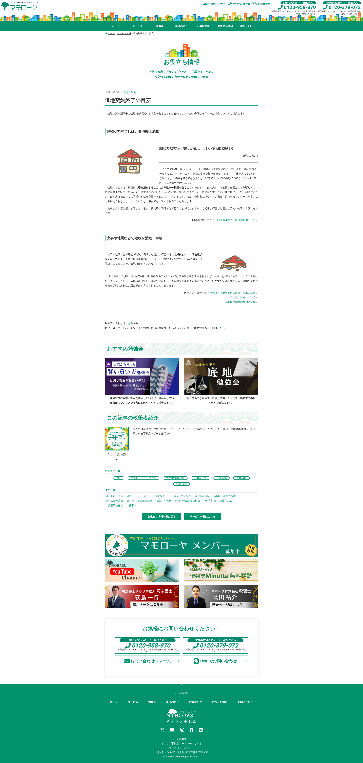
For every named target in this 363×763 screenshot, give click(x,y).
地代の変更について (244, 297)
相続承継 (222, 478)
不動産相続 (203, 496)
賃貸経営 (181, 484)
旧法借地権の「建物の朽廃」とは (236, 220)
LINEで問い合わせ (240, 3)
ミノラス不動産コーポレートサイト (181, 743)
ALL (119, 478)
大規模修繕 (146, 500)
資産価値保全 (115, 505)
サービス (138, 26)
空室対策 (211, 500)
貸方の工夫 (228, 500)
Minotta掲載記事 (175, 478)
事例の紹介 (181, 26)
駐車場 (132, 505)
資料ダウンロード (216, 3)
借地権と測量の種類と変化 (240, 301)
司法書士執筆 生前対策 (121, 500)
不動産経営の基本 (225, 496)
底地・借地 (164, 500)
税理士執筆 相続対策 (188, 500)
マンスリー (163, 496)
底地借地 (241, 478)
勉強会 (159, 26)
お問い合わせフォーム (150, 661)
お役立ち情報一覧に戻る (162, 516)
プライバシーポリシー (181, 748)
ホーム (116, 26)
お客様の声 (203, 26)
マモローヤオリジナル (143, 478)
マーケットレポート (140, 496)
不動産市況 (200, 478)
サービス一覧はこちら (202, 516)
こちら (129, 323)
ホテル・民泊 (115, 496)
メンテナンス (183, 496)
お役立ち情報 (225, 26)
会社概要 (181, 739)
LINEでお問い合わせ (218, 661)
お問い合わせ (263, 3)
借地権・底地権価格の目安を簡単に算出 (233, 292)
